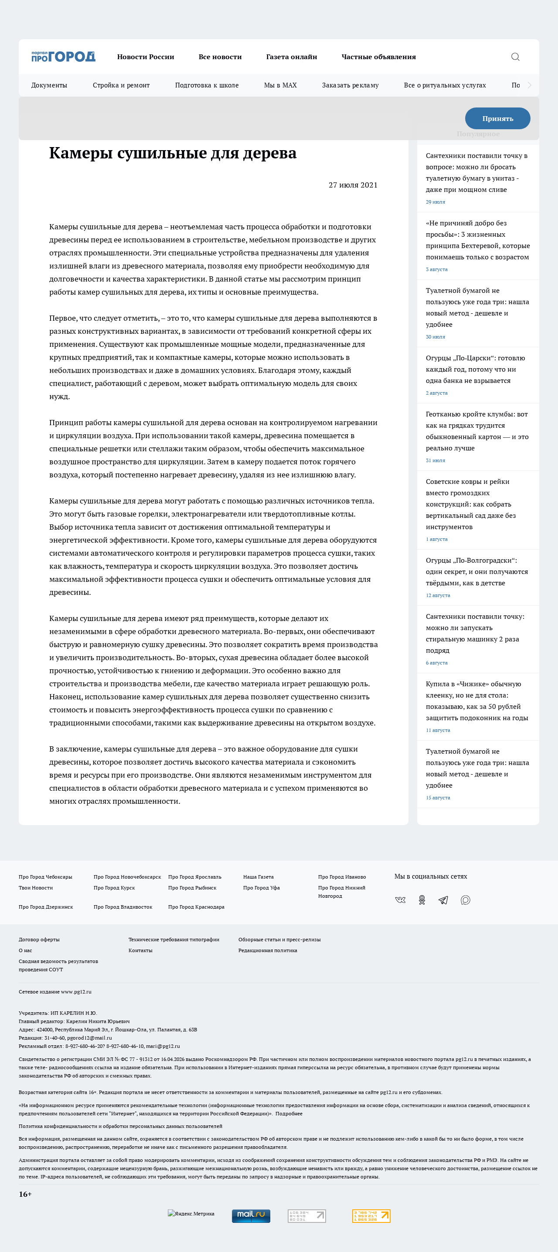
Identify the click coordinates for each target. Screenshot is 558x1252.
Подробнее (289, 1113)
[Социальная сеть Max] (465, 900)
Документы (49, 85)
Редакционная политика (267, 950)
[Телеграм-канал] (444, 900)
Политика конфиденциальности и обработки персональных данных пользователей (120, 1126)
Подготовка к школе (207, 85)
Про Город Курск (114, 887)
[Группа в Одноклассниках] (422, 900)
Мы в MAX (280, 85)
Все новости (220, 56)
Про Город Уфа (261, 887)
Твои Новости (36, 887)
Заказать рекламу (350, 85)
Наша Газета (258, 876)
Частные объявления (379, 56)
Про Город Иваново (342, 876)
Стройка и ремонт (121, 85)
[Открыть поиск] (515, 56)
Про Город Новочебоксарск (127, 876)
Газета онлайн (291, 56)
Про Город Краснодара (196, 906)
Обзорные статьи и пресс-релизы (279, 939)
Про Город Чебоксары (45, 876)
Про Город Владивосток (123, 906)
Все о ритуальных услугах (445, 85)
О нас (25, 950)
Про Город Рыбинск (192, 887)
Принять (498, 118)
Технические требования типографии (174, 939)
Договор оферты (39, 939)
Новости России (145, 56)
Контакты (141, 950)
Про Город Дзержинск (46, 906)
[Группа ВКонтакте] (400, 900)
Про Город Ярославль (194, 876)
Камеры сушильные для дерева (106, 227)
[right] (529, 85)
